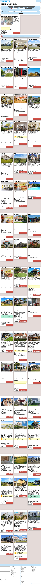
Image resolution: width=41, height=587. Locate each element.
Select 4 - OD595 (4, 214)
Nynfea (15, 420)
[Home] (10, 1)
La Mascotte (3, 397)
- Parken (22, 577)
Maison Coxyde (17, 510)
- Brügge (22, 582)
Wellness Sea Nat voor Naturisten (34, 181)
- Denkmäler (12, 570)
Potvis (29, 67)
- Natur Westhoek (33, 579)
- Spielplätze (12, 575)
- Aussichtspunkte (13, 572)
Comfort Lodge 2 (31, 477)
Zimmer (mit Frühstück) (31, 6)
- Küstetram (22, 578)
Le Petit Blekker (31, 297)
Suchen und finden (29, 8)
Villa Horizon (30, 331)
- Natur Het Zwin (33, 567)
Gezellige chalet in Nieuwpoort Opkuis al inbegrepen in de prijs (10, 16)
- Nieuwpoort (2, 576)
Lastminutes (2, 580)
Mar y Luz (16, 454)
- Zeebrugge (33, 569)
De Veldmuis (16, 214)
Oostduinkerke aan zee (32, 39)
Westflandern (22, 581)
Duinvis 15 (16, 67)
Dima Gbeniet (3, 239)
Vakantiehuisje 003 (4, 331)
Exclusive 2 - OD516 (4, 94)
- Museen (12, 569)
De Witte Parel (17, 121)
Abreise (18, 8)
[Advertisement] (20, 91)
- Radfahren (22, 568)
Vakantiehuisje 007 (17, 267)
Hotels (25, 6)
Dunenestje (30, 397)
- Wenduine (32, 571)
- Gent (22, 583)
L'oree (15, 297)
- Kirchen (12, 571)
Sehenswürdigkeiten (13, 568)
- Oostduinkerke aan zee (3, 577)
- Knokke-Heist (33, 568)
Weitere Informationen (23, 64)
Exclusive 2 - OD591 (32, 121)
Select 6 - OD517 (4, 121)
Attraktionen (12, 573)
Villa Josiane (16, 239)
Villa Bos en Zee (31, 94)
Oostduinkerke (22, 36)
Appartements (11, 6)
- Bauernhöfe (12, 574)
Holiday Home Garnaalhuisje (6, 67)
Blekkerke (2, 454)
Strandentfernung (17, 59)
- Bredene (32, 573)
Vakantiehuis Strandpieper (33, 153)
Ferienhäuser (21, 6)
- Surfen (22, 572)
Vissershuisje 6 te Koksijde (5, 510)
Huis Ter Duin (3, 362)
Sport (21, 566)
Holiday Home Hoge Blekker (33, 454)
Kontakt (32, 584)
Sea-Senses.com (31, 362)
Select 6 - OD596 (17, 181)
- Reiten (22, 570)
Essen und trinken (23, 573)
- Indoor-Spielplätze (13, 576)
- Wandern (22, 569)
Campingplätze (16, 6)
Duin (15, 153)
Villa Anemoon (17, 362)
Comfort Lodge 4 (4, 297)
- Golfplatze (22, 571)
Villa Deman (16, 331)
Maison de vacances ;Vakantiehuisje (34, 510)
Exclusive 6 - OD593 (4, 181)
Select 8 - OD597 (4, 267)
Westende (2, 477)
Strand (3, 491)
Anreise (10, 8)
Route (21, 576)
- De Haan (32, 572)
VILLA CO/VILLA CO (4, 153)
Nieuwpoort (3, 420)
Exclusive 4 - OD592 (18, 39)
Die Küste (32, 566)
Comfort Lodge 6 (31, 267)
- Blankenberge (33, 570)
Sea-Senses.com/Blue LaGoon (20, 397)
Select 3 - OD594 (4, 39)
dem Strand (16, 546)
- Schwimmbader (23, 567)
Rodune (29, 239)
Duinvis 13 (30, 214)
